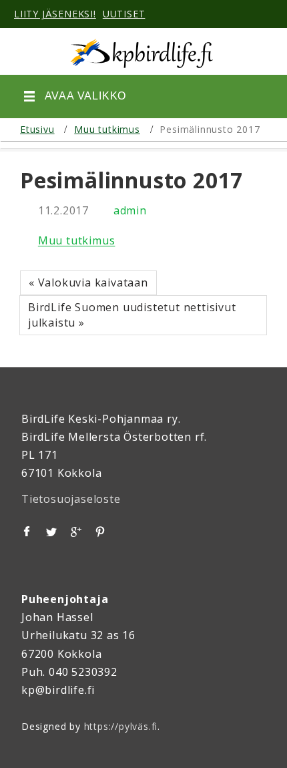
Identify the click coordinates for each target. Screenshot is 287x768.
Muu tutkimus (107, 129)
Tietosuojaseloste (71, 499)
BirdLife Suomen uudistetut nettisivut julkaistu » (132, 315)
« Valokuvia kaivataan (88, 282)
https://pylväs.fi (121, 726)
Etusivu (37, 129)
